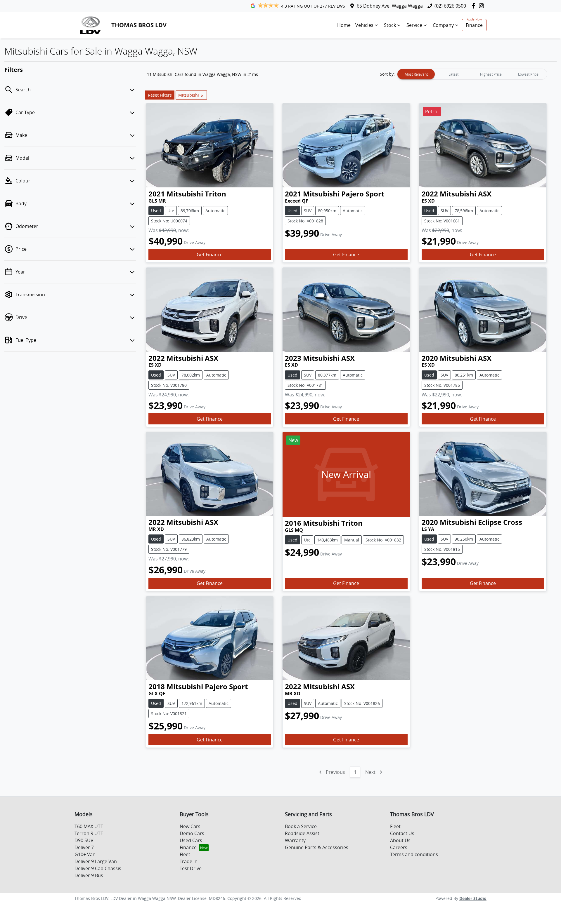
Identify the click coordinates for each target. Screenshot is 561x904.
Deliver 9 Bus (89, 875)
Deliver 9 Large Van (96, 861)
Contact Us (402, 833)
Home (344, 25)
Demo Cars (192, 833)
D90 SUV (84, 840)
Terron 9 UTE (89, 833)
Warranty (295, 840)
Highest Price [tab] (491, 74)
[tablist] (472, 74)
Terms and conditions (414, 854)
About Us (400, 840)
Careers (398, 847)
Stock (390, 25)
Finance (474, 25)
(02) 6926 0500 (450, 6)
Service (414, 25)
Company (443, 25)
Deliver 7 (84, 847)
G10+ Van (85, 854)
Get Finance (210, 254)
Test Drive (191, 868)
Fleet (185, 854)
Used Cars (191, 840)
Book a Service (301, 826)
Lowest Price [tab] (528, 74)
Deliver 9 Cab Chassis (98, 868)
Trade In (189, 861)
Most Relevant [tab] (416, 74)
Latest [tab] (453, 74)
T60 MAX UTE (89, 826)
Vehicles (364, 25)
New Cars (190, 826)
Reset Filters (160, 95)
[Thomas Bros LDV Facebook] (475, 5)
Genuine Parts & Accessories (316, 847)
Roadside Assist (302, 833)
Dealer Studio (472, 898)
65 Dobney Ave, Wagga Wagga (390, 6)
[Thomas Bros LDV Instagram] (482, 5)
